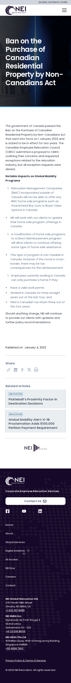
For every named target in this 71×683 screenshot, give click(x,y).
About (9, 533)
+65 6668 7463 (14, 648)
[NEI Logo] (35, 481)
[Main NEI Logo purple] (15, 10)
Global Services (15, 542)
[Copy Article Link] (8, 369)
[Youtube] (24, 511)
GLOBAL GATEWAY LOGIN (52, 2)
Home (9, 525)
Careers (10, 576)
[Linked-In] (15, 369)
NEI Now (10, 568)
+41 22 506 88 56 (15, 631)
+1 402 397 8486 (15, 610)
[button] (64, 10)
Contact (10, 585)
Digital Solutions (15, 550)
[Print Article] (36, 369)
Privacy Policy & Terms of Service (25, 660)
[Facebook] (22, 369)
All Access (11, 559)
